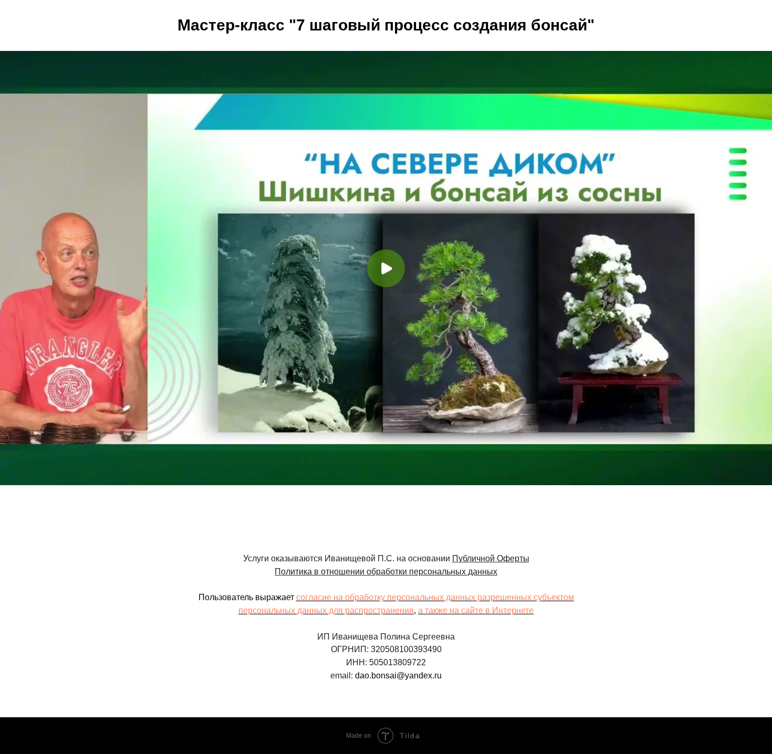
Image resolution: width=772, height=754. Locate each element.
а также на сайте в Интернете (476, 610)
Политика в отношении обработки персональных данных (386, 571)
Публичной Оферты (490, 558)
